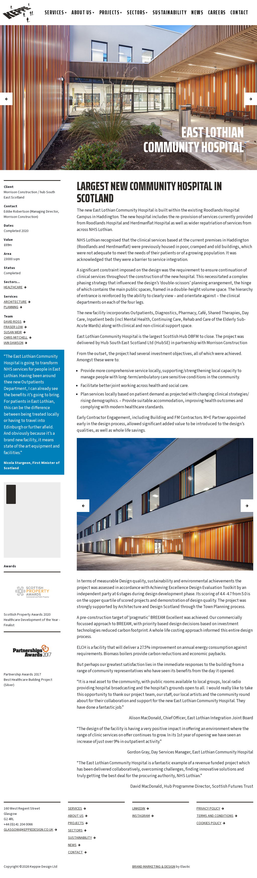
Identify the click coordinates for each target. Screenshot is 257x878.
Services (54, 12)
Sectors (136, 12)
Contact (239, 12)
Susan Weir (13, 332)
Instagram (141, 815)
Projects (109, 12)
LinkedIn (138, 808)
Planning (11, 307)
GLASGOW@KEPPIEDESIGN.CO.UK (28, 829)
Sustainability (170, 12)
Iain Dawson (13, 342)
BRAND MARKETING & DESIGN (153, 866)
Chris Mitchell (16, 337)
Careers (217, 12)
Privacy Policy (208, 808)
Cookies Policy (209, 823)
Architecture (15, 301)
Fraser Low (13, 327)
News (197, 12)
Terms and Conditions (215, 815)
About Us (82, 12)
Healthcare (13, 287)
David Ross (13, 321)
